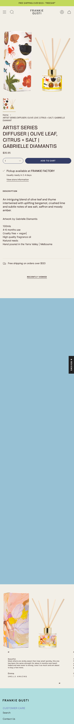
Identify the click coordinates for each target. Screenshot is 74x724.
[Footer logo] (16, 700)
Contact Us (9, 718)
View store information (18, 179)
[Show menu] (4, 12)
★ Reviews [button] (71, 365)
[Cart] (69, 12)
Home (5, 115)
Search (6, 712)
